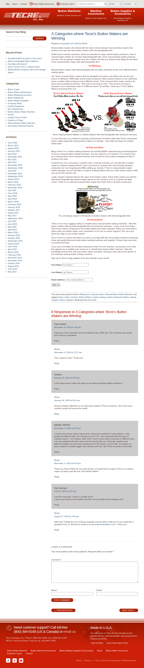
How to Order (97, 643)
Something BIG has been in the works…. (26, 58)
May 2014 (12, 272)
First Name (56, 265)
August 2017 (13, 213)
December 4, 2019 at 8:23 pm (67, 463)
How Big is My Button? (18, 64)
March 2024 (13, 145)
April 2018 (12, 199)
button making (99, 297)
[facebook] (9, 660)
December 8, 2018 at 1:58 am (67, 327)
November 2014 (15, 260)
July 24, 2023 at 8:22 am (65, 491)
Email (99, 590)
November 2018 (15, 187)
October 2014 (14, 263)
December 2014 (15, 258)
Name (54, 590)
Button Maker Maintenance (20, 92)
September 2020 (15, 168)
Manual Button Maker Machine (119, 294)
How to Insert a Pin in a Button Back (24, 67)
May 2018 (12, 196)
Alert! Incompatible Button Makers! (23, 61)
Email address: (58, 280)
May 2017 (12, 215)
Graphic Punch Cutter (17, 117)
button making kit (114, 297)
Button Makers (85, 297)
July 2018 (12, 190)
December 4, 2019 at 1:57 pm (67, 428)
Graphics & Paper (15, 120)
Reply (56, 341)
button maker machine (68, 297)
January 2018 (14, 207)
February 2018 (14, 204)
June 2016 (12, 224)
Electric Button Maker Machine (21, 112)
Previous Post (63, 610)
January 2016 (14, 235)
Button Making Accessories (20, 95)
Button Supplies (67, 300)
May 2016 (12, 227)
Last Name (56, 272)
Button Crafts (13, 89)
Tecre (84, 43)
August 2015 (13, 244)
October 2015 (14, 238)
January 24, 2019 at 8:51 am (67, 400)
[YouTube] (22, 660)
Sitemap (88, 661)
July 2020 (12, 171)
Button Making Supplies (18, 100)
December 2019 (15, 173)
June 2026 (12, 143)
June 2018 (12, 193)
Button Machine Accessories (43, 650)
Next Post (128, 610)
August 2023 (13, 148)
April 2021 (12, 162)
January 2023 (14, 151)
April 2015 (12, 249)
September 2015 (15, 241)
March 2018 (13, 201)
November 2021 (15, 157)
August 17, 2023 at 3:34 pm (66, 516)
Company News (97, 294)
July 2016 (12, 221)
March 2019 (13, 182)
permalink (92, 300)
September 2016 (15, 218)
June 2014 (12, 269)
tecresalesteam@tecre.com (103, 524)
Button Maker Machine (17, 650)
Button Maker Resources (43, 4)
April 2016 (12, 230)
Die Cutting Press (15, 109)
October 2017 (14, 210)
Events (11, 114)
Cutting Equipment (16, 106)
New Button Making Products (20, 126)
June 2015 (12, 246)
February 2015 (14, 255)
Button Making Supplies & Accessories (76, 650)
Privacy (78, 661)
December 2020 (15, 165)
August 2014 (13, 266)
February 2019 (14, 185)
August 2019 (13, 179)
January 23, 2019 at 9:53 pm (67, 378)
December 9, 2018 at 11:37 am (68, 352)
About (15, 4)
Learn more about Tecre (117, 643)
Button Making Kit (81, 294)
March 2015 (13, 252)
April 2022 (12, 154)
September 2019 (15, 176)
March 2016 (13, 232)
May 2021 (12, 159)
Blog (8, 4)
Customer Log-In (67, 4)
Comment (56, 560)
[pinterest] (15, 660)
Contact (23, 4)
